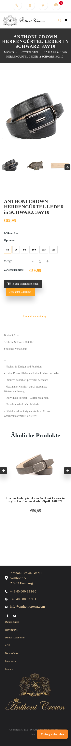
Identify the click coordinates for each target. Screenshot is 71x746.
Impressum (10, 661)
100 (34, 249)
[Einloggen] (30, 5)
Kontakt (9, 668)
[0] (56, 5)
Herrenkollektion (29, 51)
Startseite (9, 51)
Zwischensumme (13, 269)
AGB (7, 645)
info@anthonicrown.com (27, 606)
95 (24, 249)
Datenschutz (11, 653)
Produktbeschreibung (34, 316)
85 (7, 249)
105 (44, 249)
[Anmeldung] (42, 5)
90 (16, 249)
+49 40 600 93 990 (23, 591)
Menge (8, 261)
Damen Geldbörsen (15, 637)
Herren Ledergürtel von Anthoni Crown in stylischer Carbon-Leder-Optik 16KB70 (35, 500)
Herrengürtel (11, 629)
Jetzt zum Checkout (20, 291)
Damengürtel (12, 621)
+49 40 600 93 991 (23, 599)
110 (53, 249)
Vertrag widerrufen (52, 734)
